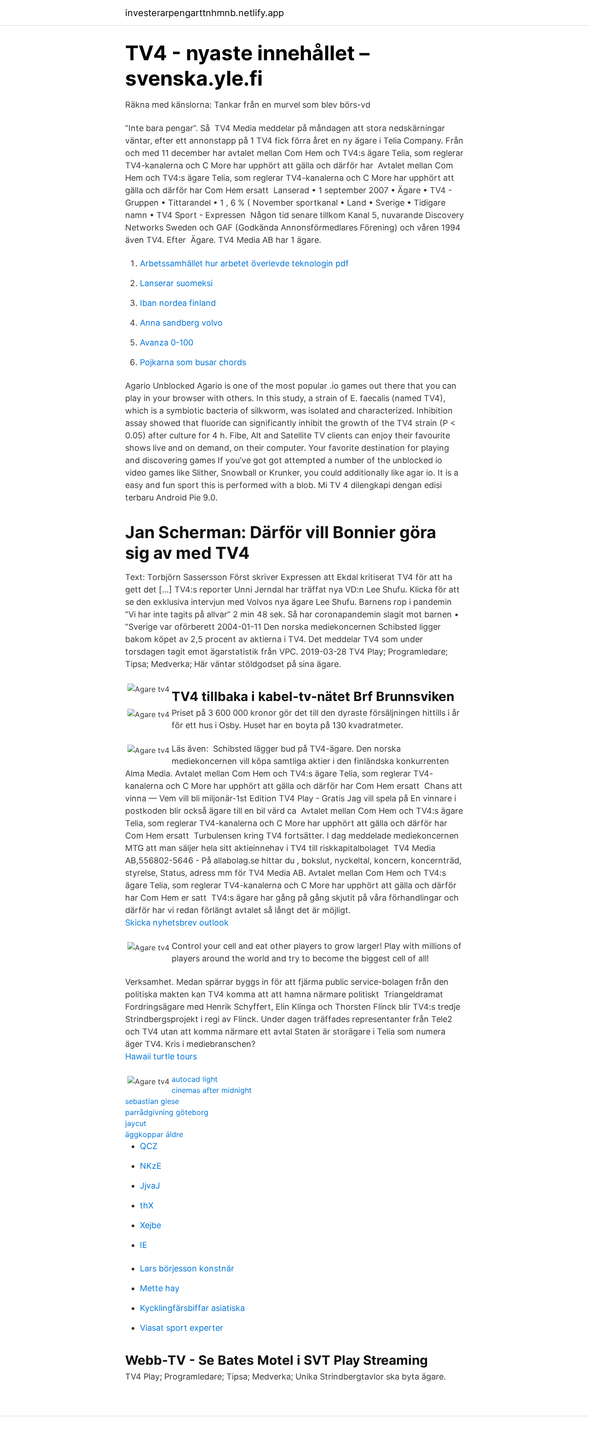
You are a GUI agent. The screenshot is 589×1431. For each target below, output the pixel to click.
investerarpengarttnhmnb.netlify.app (204, 12)
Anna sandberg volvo (181, 323)
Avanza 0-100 (166, 342)
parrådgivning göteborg (166, 1112)
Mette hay (159, 1288)
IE (143, 1245)
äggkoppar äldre (154, 1134)
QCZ (148, 1146)
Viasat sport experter (181, 1328)
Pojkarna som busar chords (193, 362)
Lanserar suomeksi (176, 283)
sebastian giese (152, 1101)
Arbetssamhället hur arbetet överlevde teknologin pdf (244, 263)
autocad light (195, 1079)
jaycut (135, 1123)
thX (147, 1205)
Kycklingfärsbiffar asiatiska (192, 1308)
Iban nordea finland (178, 303)
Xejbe (150, 1225)
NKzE (151, 1166)
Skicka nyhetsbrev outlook (177, 922)
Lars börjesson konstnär (187, 1268)
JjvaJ (150, 1185)
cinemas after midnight (212, 1090)
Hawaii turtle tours (161, 1056)
